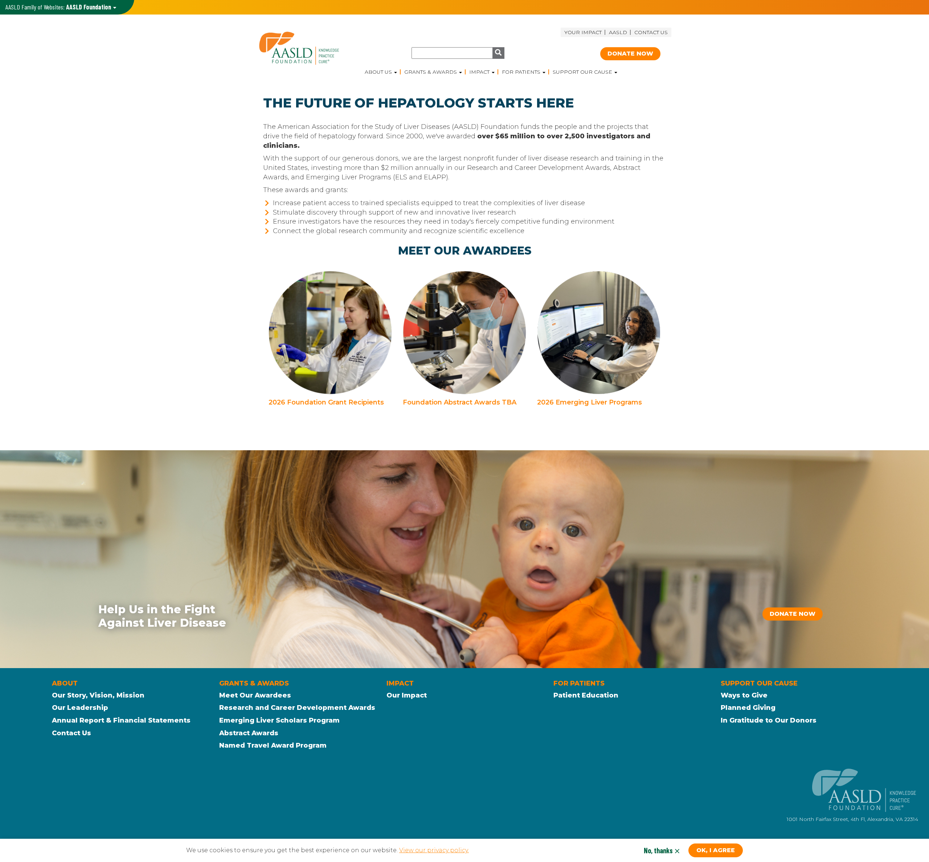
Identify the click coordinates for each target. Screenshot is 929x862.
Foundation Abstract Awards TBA (459, 402)
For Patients (522, 72)
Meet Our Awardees (255, 695)
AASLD (618, 32)
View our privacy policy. (434, 850)
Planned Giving (748, 708)
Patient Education (585, 695)
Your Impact (583, 32)
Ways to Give (744, 695)
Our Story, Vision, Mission (98, 695)
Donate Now (630, 53)
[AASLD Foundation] (309, 48)
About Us (379, 72)
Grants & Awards (431, 72)
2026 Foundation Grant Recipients (326, 402)
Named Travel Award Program (273, 745)
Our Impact (406, 695)
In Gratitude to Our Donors (769, 720)
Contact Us (651, 32)
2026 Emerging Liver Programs (589, 402)
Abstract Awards (248, 733)
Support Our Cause (583, 72)
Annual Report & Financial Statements (121, 720)
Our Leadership (80, 708)
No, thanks (658, 850)
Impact (480, 72)
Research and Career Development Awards (297, 708)
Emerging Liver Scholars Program (279, 720)
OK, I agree (715, 850)
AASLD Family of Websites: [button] (58, 7)
